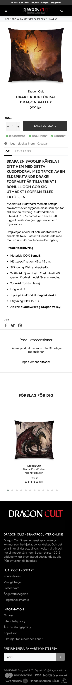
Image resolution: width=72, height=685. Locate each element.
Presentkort (11, 588)
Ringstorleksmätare (16, 600)
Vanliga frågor (13, 582)
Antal (8, 118)
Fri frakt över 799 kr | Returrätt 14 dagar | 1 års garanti (36, 2)
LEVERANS (23, 151)
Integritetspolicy (14, 621)
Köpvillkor (10, 633)
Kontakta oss (12, 576)
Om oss (8, 615)
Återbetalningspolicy (17, 627)
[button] (31, 482)
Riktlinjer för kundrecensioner (23, 639)
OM (8, 151)
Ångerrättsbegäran (16, 594)
